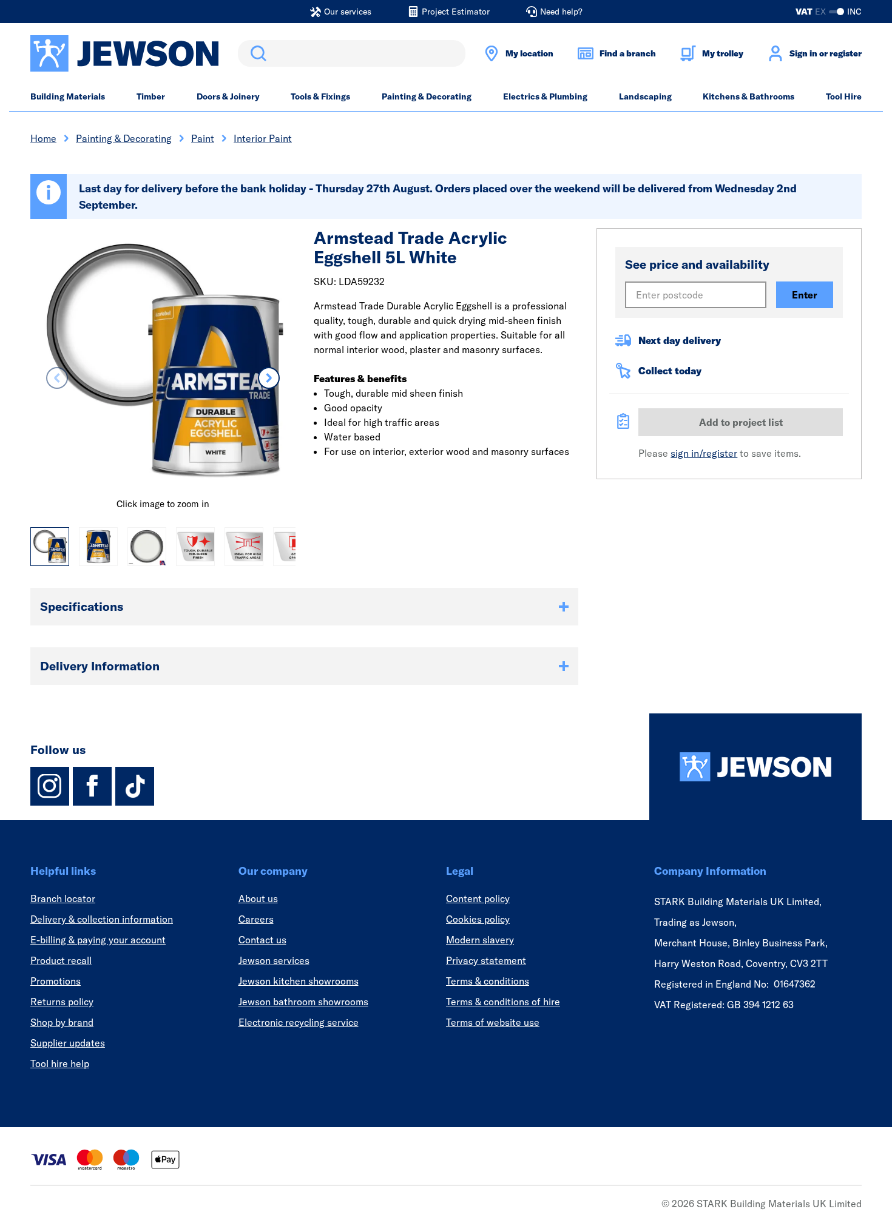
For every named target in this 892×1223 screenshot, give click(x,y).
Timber (151, 96)
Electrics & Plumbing (545, 96)
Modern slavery (480, 940)
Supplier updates (67, 1043)
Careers (256, 919)
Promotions (55, 981)
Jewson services (273, 960)
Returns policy (61, 1002)
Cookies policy (478, 919)
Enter (804, 295)
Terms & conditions (487, 981)
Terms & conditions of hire (503, 1002)
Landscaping (645, 96)
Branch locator (62, 898)
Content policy (478, 898)
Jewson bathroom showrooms (303, 1002)
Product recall (61, 960)
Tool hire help (59, 1063)
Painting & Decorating (426, 96)
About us (258, 898)
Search (256, 53)
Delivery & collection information (101, 919)
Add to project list (741, 422)
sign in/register (704, 453)
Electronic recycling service (298, 1022)
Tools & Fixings (320, 96)
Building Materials (67, 96)
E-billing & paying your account (98, 940)
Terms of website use (492, 1022)
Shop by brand (61, 1022)
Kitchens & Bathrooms (748, 96)
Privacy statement (486, 960)
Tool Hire (844, 96)
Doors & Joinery (228, 96)
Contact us (262, 940)
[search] (351, 53)
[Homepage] (755, 766)
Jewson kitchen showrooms (298, 981)
